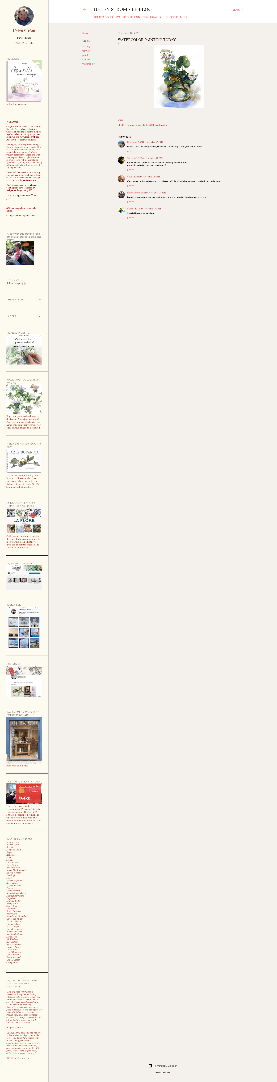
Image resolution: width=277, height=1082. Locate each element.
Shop (110, 16)
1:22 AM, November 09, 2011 (150, 158)
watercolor (88, 63)
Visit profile (24, 42)
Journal (100, 16)
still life (86, 59)
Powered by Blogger (165, 1065)
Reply (130, 151)
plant (85, 54)
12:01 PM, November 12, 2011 (147, 177)
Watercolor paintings (132, 16)
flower (86, 50)
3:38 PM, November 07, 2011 (150, 142)
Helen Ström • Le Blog (123, 9)
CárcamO (132, 157)
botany (86, 46)
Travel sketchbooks (164, 16)
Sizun (130, 176)
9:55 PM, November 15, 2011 (153, 193)
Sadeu (130, 208)
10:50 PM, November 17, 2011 (148, 209)
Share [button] (85, 32)
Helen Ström (133, 192)
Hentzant (132, 141)
